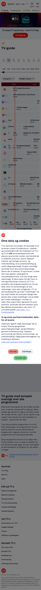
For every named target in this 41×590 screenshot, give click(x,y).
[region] (20, 295)
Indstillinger (26, 351)
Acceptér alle (20, 358)
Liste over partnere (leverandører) (16, 342)
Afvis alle (13, 351)
